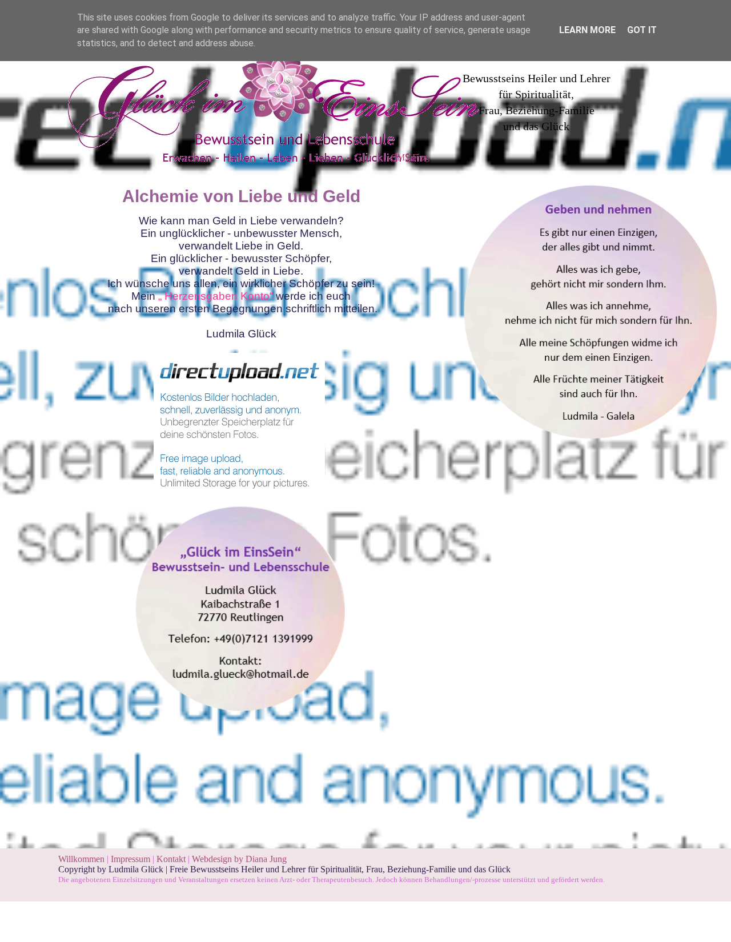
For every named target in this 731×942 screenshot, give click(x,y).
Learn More (587, 30)
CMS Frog (410, 157)
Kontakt (171, 859)
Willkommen (81, 859)
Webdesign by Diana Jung (239, 859)
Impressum (131, 859)
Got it (642, 30)
